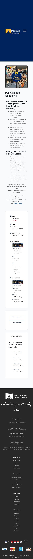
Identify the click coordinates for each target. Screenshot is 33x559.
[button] (25, 31)
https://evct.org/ (18, 267)
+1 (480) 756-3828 (18, 291)
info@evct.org (18, 203)
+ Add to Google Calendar (17, 317)
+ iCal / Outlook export (17, 322)
